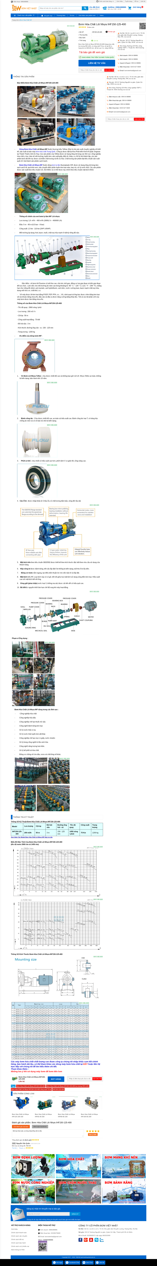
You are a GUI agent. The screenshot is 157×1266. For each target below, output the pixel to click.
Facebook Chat (74, 1262)
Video (102, 15)
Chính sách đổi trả (17, 1239)
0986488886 (53, 1230)
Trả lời (14, 1148)
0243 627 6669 (136, 67)
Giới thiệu (120, 1)
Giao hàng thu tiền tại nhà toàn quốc (98, 57)
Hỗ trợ (136, 1)
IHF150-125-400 (58, 1089)
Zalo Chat (89, 1262)
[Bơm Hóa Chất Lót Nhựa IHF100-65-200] (91, 1109)
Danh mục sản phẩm (25, 15)
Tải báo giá (111, 31)
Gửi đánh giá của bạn (21, 1126)
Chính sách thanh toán (19, 1232)
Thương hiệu (61, 15)
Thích (21, 1148)
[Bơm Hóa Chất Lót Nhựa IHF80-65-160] (68, 1111)
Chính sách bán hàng (105, 1)
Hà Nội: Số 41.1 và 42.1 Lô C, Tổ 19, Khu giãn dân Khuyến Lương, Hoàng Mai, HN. (131, 35)
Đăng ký (75, 1214)
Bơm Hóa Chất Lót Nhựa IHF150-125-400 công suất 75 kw (31, 1089)
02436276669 (55, 1233)
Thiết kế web (79, 1257)
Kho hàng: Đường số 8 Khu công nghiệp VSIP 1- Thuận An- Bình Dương (131, 47)
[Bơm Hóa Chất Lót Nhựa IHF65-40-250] (45, 1111)
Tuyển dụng (128, 1)
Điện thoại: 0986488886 (20, 1)
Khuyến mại (48, 16)
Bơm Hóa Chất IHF (26, 20)
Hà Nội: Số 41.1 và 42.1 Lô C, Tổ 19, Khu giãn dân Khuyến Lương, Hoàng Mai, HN (125, 77)
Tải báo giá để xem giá (92, 52)
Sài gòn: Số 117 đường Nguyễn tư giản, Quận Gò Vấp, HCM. (130, 41)
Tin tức (72, 15)
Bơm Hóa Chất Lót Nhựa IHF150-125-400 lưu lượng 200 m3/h (68, 1086)
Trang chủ (15, 20)
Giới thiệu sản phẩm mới (87, 15)
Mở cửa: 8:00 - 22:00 (117, 8)
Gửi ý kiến (93, 1134)
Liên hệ (143, 1)
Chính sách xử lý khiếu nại (20, 1246)
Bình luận (90, 27)
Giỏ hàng (137, 7)
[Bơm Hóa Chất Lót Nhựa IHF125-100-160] (22, 1109)
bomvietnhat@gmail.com (132, 70)
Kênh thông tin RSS (17, 1250)
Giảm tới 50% (94, 8)
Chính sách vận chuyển (19, 1236)
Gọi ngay (59, 1262)
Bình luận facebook (40, 1126)
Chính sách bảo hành (18, 1243)
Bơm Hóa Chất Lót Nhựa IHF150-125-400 (31, 1086)
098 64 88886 (133, 55)
